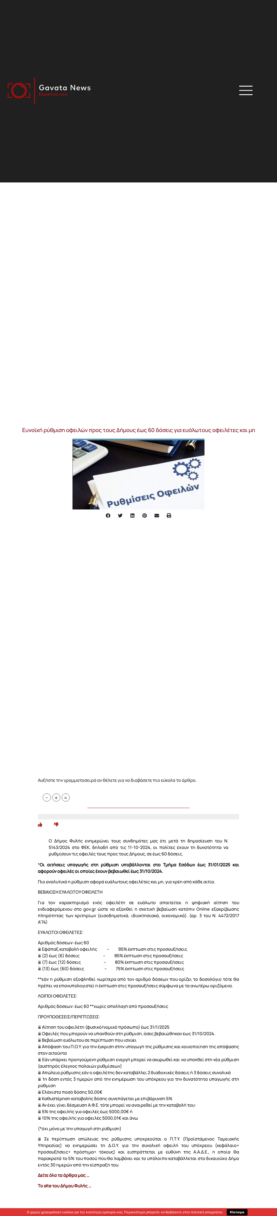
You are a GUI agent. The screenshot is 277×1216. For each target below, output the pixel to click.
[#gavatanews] (49, 90)
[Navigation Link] (40, 825)
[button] (189, 91)
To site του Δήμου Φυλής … (64, 1186)
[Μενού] (246, 90)
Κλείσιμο (237, 1212)
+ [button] (56, 797)
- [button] (46, 797)
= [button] (65, 797)
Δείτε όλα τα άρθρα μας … (64, 1175)
